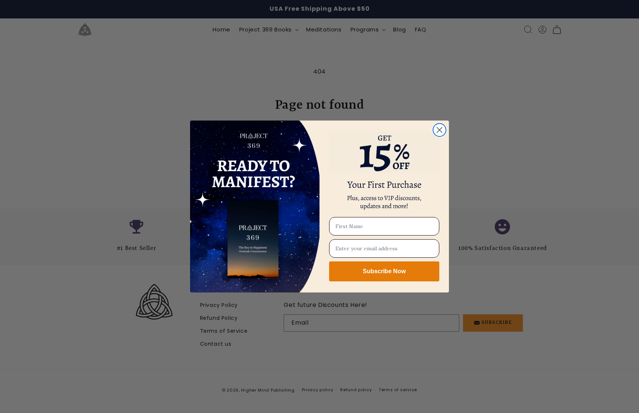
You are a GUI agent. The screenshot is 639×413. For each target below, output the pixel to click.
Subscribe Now (384, 271)
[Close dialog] (439, 129)
